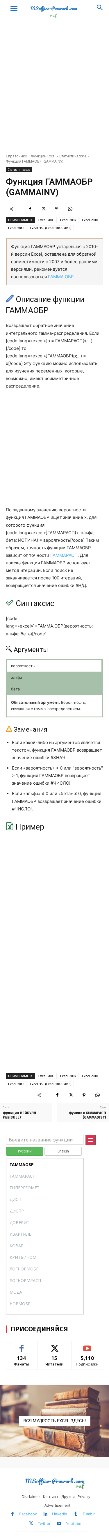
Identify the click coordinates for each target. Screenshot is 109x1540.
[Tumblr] (75, 1514)
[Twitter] (43, 208)
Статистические (72, 156)
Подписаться (87, 1345)
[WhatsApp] (70, 208)
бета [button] (15, 689)
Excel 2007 (68, 220)
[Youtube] (59, 1524)
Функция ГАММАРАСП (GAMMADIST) (87, 1115)
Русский (25, 1151)
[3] (54, 1421)
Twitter (44, 1523)
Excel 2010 (90, 220)
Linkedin (59, 1514)
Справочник (16, 156)
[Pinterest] (56, 208)
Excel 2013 (16, 228)
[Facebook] (30, 208)
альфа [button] (16, 677)
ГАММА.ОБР (61, 276)
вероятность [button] (23, 665)
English (63, 1151)
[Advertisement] (54, 90)
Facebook (28, 1514)
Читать (54, 1345)
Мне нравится (21, 1345)
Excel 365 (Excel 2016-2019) (51, 228)
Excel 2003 (46, 220)
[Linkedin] (45, 1514)
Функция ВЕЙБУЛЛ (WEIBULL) (19, 1115)
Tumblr (89, 1514)
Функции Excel (43, 156)
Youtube (73, 1523)
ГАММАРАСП (64, 555)
